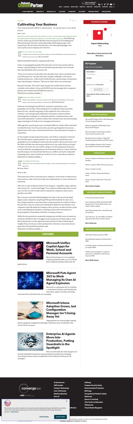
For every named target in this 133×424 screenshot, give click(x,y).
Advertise (105, 6)
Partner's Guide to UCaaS (93, 169)
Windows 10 (40, 11)
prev (87, 35)
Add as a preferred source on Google (90, 3)
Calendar (66, 6)
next (111, 35)
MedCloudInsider (60, 394)
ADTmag (88, 382)
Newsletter (97, 6)
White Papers (74, 6)
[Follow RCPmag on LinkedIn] (99, 5)
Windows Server (93, 11)
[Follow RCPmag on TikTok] (105, 5)
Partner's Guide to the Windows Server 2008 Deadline (99, 159)
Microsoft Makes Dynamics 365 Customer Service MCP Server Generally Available (98, 145)
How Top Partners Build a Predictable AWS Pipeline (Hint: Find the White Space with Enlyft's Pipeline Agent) (98, 204)
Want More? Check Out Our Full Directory (99, 55)
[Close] (66, 401)
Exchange (62, 11)
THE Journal (89, 405)
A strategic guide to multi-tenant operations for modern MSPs (99, 246)
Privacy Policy (99, 84)
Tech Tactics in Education (94, 402)
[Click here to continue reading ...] (30, 93)
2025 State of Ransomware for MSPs (96, 235)
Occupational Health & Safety (96, 394)
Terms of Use (84, 419)
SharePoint (71, 11)
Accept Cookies (60, 416)
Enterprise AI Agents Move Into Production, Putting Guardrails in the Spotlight (60, 341)
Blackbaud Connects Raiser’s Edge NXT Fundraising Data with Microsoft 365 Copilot (99, 139)
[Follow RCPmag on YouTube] (111, 4)
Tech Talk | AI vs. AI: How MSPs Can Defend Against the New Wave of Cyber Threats (98, 218)
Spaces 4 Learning (91, 399)
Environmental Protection (94, 388)
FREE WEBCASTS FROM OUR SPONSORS (99, 192)
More (111, 6)
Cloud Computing (27, 11)
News (60, 6)
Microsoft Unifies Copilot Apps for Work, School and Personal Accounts (98, 133)
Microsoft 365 (51, 11)
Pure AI (56, 396)
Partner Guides (99, 153)
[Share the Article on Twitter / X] (76, 20)
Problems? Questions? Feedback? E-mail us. (73, 421)
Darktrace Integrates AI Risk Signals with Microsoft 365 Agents (97, 126)
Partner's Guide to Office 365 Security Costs (99, 165)
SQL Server (82, 11)
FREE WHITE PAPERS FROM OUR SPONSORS (99, 229)
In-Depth (21, 21)
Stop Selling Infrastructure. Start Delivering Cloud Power (98, 211)
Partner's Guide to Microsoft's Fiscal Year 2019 (98, 181)
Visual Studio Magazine (93, 408)
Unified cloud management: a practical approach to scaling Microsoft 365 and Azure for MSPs (97, 254)
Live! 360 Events (60, 391)
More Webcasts (90, 223)
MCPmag (88, 391)
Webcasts (82, 6)
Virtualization (106, 11)
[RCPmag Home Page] (30, 5)
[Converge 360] (30, 389)
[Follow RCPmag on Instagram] (108, 5)
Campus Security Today (93, 385)
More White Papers (92, 260)
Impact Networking (99, 44)
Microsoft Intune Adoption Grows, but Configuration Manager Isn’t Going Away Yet (61, 310)
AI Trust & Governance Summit (94, 198)
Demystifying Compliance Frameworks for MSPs (98, 240)
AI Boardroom (59, 382)
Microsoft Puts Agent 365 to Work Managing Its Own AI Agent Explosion (99, 120)
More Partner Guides (92, 186)
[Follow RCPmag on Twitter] (102, 4)
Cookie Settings (44, 416)
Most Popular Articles (99, 114)
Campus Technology (61, 388)
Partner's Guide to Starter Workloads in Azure (97, 174)
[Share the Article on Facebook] (70, 20)
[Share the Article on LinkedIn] (73, 20)
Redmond (88, 396)
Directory (89, 6)
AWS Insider (58, 385)
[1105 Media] (26, 395)
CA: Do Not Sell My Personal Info (98, 419)
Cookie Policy (74, 419)
